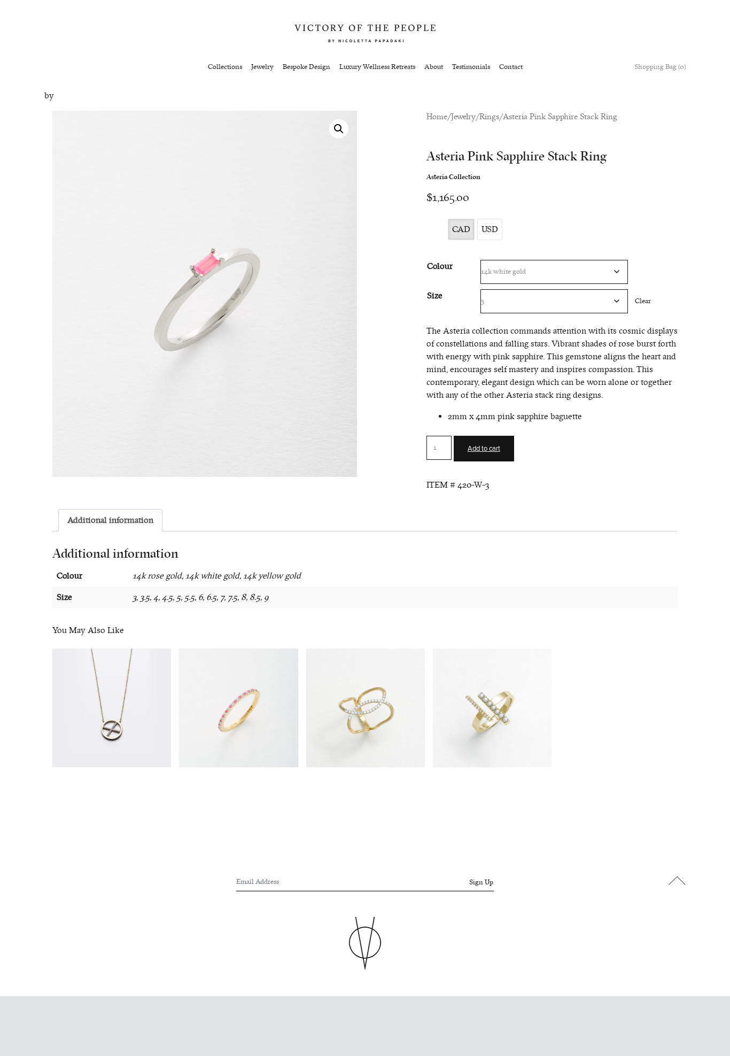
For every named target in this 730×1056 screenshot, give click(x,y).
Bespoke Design (306, 67)
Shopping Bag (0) (660, 67)
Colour (440, 266)
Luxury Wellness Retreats (377, 67)
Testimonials (471, 67)
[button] (338, 128)
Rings (489, 116)
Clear (643, 300)
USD (490, 229)
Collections (225, 67)
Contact (511, 67)
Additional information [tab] (110, 520)
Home (436, 116)
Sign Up (481, 882)
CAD (461, 229)
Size (434, 295)
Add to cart (484, 448)
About (433, 67)
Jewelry (262, 67)
